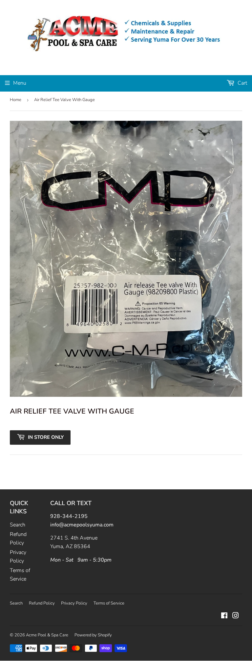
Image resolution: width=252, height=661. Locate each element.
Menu (19, 83)
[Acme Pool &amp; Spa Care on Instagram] (235, 616)
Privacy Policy (74, 603)
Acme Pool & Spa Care (47, 635)
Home (15, 100)
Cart (241, 83)
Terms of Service (109, 603)
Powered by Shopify (93, 635)
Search (17, 524)
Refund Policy (42, 603)
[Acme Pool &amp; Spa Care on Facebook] (224, 616)
